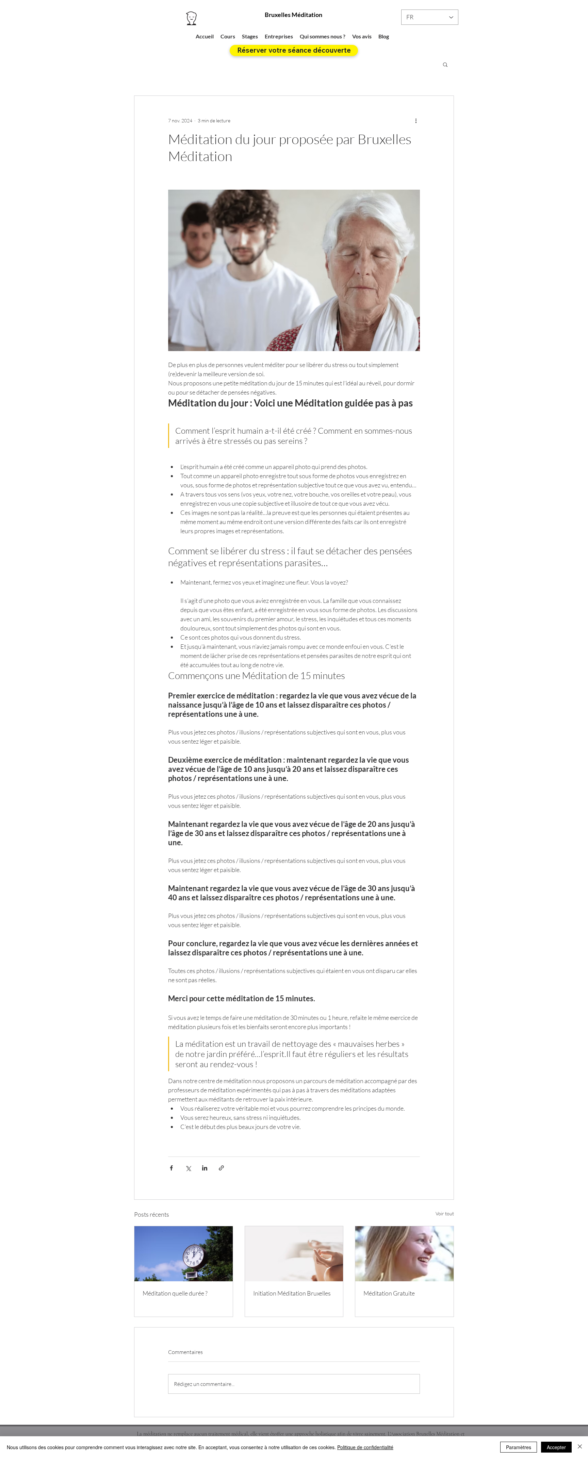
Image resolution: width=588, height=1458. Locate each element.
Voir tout (445, 1213)
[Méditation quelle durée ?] (183, 1253)
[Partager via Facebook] (171, 1168)
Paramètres (518, 1447)
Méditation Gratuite (389, 1293)
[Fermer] (580, 1447)
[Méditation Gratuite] (404, 1253)
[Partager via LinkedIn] (204, 1168)
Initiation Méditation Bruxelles (292, 1293)
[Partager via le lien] (221, 1168)
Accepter (556, 1447)
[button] (445, 64)
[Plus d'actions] (416, 120)
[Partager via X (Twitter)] (188, 1168)
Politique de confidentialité (365, 1447)
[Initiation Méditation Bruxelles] (294, 1253)
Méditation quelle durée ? (175, 1293)
